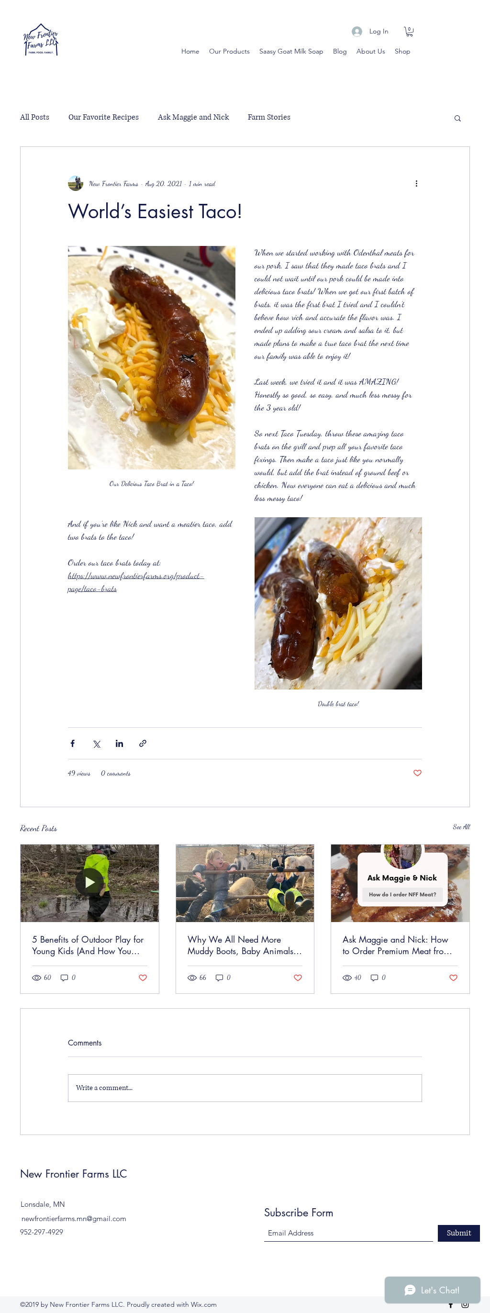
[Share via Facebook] (72, 743)
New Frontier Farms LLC (73, 1173)
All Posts (34, 117)
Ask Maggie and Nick (193, 117)
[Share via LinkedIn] (119, 743)
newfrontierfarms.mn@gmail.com (74, 1218)
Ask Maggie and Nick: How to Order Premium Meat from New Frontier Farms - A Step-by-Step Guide (396, 945)
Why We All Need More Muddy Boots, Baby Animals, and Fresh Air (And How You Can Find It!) (242, 945)
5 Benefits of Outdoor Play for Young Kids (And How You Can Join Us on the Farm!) (88, 945)
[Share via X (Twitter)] (95, 743)
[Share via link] (142, 743)
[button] (409, 31)
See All (461, 827)
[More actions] (416, 183)
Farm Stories (269, 117)
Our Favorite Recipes (103, 117)
